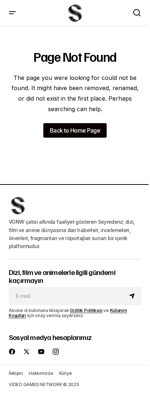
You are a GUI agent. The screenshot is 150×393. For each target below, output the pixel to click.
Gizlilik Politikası (86, 310)
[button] (12, 13)
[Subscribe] (133, 296)
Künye (65, 373)
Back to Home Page (75, 130)
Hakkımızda (41, 373)
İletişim (16, 373)
